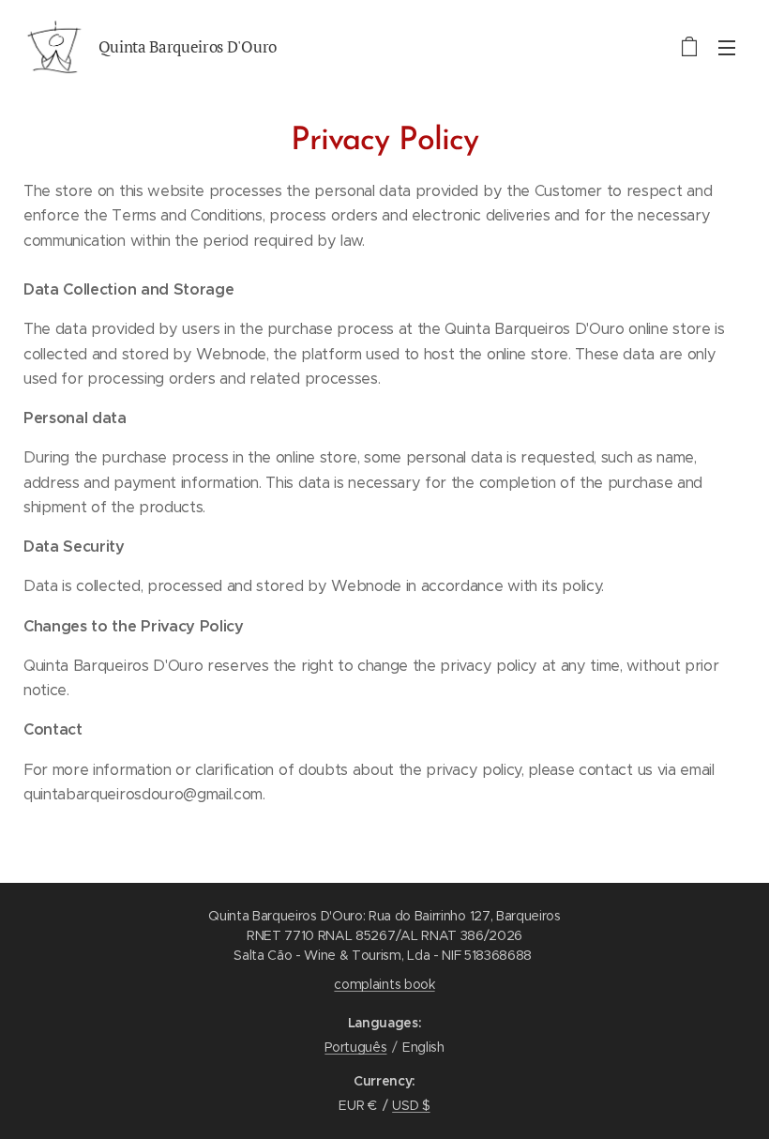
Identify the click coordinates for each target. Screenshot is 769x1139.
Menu (727, 47)
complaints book (384, 984)
